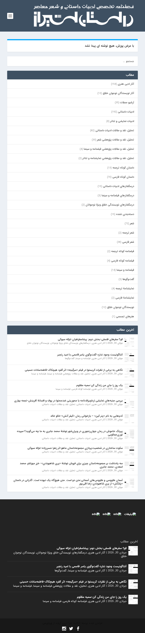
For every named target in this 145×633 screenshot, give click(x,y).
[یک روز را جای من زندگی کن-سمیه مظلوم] (129, 388)
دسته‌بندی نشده (125, 214)
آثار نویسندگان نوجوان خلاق (118, 93)
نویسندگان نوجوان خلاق (120, 307)
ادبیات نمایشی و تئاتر (122, 121)
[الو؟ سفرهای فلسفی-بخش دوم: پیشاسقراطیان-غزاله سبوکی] (129, 342)
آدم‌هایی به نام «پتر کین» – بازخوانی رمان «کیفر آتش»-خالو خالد (86, 416)
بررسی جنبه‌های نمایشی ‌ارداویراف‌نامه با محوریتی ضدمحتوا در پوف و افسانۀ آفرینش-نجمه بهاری (68, 401)
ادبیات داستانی (126, 112)
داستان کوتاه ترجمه (123, 168)
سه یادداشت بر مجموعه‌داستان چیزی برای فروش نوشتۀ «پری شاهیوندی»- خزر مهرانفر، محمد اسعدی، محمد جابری (71, 465)
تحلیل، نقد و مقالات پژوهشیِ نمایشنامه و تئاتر (108, 158)
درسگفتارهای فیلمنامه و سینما (118, 195)
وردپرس (47, 623)
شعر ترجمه (128, 233)
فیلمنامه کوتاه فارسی (122, 261)
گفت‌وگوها (128, 279)
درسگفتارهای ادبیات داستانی (118, 186)
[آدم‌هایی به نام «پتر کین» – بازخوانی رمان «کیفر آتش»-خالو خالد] (129, 418)
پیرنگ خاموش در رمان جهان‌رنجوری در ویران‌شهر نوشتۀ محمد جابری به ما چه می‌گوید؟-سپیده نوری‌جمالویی (70, 433)
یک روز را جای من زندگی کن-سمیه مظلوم (99, 385)
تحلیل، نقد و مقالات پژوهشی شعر (115, 140)
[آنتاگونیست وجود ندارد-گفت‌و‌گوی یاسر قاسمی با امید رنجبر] (129, 357)
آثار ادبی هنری (126, 84)
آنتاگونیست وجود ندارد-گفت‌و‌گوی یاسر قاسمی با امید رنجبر (90, 355)
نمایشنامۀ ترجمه (125, 288)
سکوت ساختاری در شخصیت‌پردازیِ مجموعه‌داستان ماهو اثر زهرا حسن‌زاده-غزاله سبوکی (75, 448)
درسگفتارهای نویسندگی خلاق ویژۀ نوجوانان (110, 205)
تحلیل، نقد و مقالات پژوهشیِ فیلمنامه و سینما (109, 149)
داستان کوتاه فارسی (123, 177)
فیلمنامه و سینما (125, 270)
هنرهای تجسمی (125, 316)
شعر (132, 223)
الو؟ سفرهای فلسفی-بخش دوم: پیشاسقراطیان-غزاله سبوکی (90, 339)
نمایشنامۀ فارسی (124, 298)
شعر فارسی (128, 242)
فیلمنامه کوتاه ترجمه (122, 251)
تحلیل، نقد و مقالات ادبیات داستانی (114, 130)
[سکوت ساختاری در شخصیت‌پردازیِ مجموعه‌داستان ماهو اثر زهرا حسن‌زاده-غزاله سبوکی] (129, 450)
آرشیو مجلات (127, 102)
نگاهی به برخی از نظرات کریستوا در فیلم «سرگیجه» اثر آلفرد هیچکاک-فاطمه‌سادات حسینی (74, 370)
